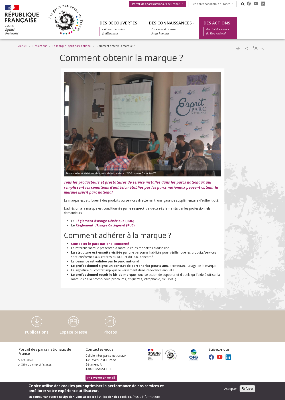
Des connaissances (170, 23)
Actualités (27, 360)
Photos (110, 332)
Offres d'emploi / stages (36, 364)
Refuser (247, 388)
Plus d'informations (147, 396)
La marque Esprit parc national (72, 46)
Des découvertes (118, 23)
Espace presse (73, 332)
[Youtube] (256, 3)
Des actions (217, 23)
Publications (37, 332)
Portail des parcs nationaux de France (156, 4)
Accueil (22, 46)
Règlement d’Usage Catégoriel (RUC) (105, 225)
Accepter (230, 388)
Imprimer (238, 48)
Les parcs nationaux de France (211, 4)
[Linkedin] (263, 3)
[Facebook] (249, 3)
